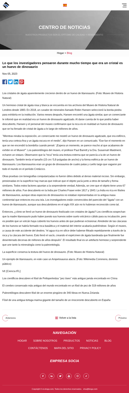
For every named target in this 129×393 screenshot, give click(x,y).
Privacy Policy (90, 348)
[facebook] (43, 376)
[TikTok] (86, 376)
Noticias (92, 340)
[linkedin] (51, 376)
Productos (72, 340)
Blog (107, 340)
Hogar (60, 53)
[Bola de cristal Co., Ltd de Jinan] (6, 5)
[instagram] (77, 376)
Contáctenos (38, 348)
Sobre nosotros (45, 340)
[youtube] (69, 376)
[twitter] (60, 376)
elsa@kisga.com (90, 389)
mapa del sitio (64, 348)
